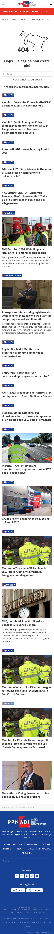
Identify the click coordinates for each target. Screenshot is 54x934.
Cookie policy (8, 922)
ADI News (9, 95)
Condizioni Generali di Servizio (19, 918)
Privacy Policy (43, 918)
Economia (25, 11)
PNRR (14, 19)
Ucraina (23, 19)
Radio (20, 890)
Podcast (36, 890)
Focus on (9, 212)
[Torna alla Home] (27, 4)
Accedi (27, 926)
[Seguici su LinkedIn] (32, 876)
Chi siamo (47, 922)
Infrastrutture (9, 11)
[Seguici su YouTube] (37, 876)
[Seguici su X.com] (27, 876)
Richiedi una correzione (29, 922)
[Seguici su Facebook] (17, 876)
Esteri (35, 11)
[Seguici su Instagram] (22, 876)
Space (31, 848)
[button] (3, 4)
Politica (44, 11)
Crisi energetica (37, 19)
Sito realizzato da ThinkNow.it (39, 932)
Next (20, 848)
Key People (45, 848)
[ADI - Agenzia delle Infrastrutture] (27, 821)
